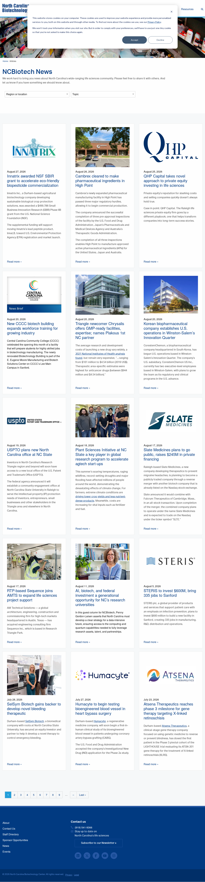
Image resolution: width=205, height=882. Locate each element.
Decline (160, 40)
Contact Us (9, 828)
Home (5, 61)
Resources (187, 9)
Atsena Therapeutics (174, 726)
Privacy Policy (154, 22)
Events (6, 851)
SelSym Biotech (34, 721)
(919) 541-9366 (83, 827)
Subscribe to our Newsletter (97, 843)
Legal (76, 874)
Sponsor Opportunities (15, 840)
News (6, 846)
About (6, 823)
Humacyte (100, 721)
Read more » (14, 261)
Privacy (68, 874)
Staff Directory (11, 834)
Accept (134, 40)
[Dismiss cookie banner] (171, 12)
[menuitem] (190, 9)
